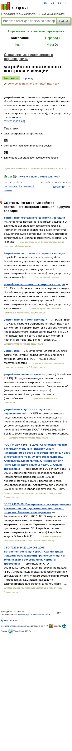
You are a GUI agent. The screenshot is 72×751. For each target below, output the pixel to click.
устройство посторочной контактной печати (19, 186)
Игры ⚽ (52, 44)
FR (66, 3)
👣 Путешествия (9, 620)
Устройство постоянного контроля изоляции (34, 217)
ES (59, 3)
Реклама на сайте (41, 614)
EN (45, 3)
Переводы (52, 38)
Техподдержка (25, 614)
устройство (12, 350)
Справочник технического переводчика (36, 31)
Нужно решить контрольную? (39, 176)
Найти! (63, 21)
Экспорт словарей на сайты (14, 626)
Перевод (27, 78)
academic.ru (15, 6)
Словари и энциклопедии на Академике (33, 14)
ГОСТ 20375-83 (14, 121)
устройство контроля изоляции (25, 319)
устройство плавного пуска (22, 374)
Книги (19, 44)
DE (52, 3)
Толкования (19, 38)
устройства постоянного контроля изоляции (34, 284)
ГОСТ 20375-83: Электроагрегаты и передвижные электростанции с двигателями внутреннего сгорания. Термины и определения (37, 508)
